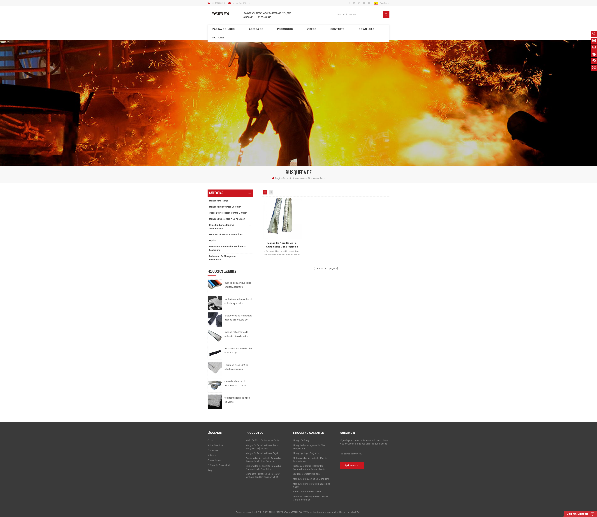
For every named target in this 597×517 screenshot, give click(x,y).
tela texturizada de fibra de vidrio (237, 400)
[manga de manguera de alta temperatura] (215, 286)
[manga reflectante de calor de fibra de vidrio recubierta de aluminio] (215, 336)
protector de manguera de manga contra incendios (310, 498)
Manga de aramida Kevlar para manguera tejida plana (262, 447)
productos (213, 450)
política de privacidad (219, 465)
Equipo (212, 240)
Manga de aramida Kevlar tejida (262, 453)
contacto (337, 29)
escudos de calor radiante (307, 474)
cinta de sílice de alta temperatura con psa (235, 383)
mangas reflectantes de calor (225, 207)
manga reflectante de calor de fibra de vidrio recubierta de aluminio (236, 334)
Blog (210, 470)
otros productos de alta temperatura (221, 227)
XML (358, 512)
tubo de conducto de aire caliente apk (238, 350)
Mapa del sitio (347, 512)
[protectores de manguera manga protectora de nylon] (215, 319)
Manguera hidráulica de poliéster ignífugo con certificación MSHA (263, 476)
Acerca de (256, 29)
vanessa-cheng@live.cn (241, 3)
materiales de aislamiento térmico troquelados (310, 460)
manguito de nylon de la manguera (311, 479)
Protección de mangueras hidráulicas (222, 258)
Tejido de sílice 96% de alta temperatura (236, 367)
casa (210, 440)
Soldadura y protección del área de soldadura (227, 248)
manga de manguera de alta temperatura (237, 285)
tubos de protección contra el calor (228, 213)
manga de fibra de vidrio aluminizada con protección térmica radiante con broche (282, 245)
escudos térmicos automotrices (226, 234)
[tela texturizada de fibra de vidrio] (215, 401)
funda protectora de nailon (307, 492)
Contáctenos (214, 460)
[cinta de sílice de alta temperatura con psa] (215, 385)
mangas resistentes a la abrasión (227, 219)
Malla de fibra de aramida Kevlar (263, 440)
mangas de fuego (218, 201)
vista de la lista (271, 192)
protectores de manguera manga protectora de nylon (238, 318)
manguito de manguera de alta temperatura (309, 447)
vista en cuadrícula (265, 192)
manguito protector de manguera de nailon (311, 485)
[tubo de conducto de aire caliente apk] (215, 352)
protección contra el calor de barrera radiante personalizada (309, 468)
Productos (285, 29)
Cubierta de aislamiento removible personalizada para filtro (263, 468)
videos (311, 29)
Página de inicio (223, 29)
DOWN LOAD (366, 29)
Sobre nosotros (215, 445)
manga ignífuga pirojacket (306, 453)
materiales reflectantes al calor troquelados (238, 301)
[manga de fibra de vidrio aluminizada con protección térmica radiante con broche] (282, 218)
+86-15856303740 (218, 3)
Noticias (218, 38)
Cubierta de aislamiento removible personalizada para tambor (263, 460)
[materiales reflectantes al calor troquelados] (215, 303)
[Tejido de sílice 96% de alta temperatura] (215, 368)
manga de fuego (301, 440)
